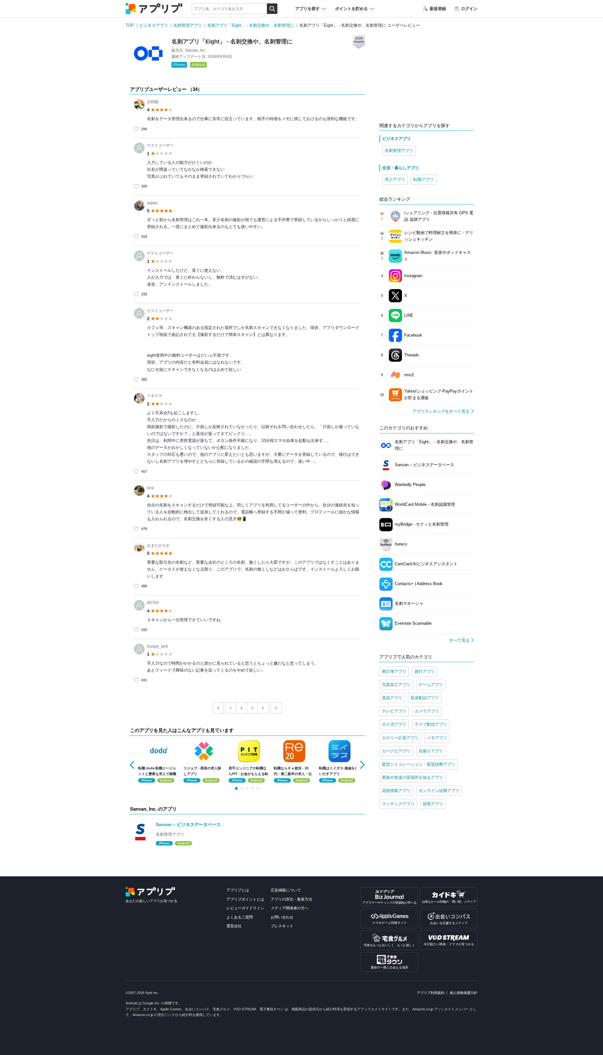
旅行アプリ (425, 671)
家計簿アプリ (394, 671)
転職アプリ (423, 179)
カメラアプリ (427, 711)
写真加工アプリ (396, 684)
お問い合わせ (282, 917)
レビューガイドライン (245, 908)
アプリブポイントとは (245, 899)
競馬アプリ (433, 803)
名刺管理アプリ (187, 25)
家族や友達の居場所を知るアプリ (412, 777)
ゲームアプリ (431, 684)
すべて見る (459, 640)
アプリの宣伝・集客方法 (291, 899)
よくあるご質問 (239, 917)
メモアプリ (437, 737)
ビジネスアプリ (153, 25)
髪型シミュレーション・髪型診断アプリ (418, 764)
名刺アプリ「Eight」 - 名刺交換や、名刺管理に (250, 25)
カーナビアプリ (396, 751)
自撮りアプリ (431, 751)
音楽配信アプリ (424, 697)
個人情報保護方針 (463, 993)
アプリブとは (237, 890)
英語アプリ (392, 697)
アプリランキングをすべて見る (441, 411)
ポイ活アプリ (394, 724)
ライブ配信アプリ (431, 724)
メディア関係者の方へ (289, 908)
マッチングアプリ (398, 803)
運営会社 (234, 926)
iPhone (179, 65)
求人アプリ (395, 179)
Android (198, 65)
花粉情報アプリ (396, 790)
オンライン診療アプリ (439, 790)
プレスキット (282, 926)
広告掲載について (286, 890)
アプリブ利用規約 (430, 993)
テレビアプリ (394, 711)
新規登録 (438, 8)
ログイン (469, 8)
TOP (130, 25)
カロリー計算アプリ (400, 737)
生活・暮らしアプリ (400, 167)
